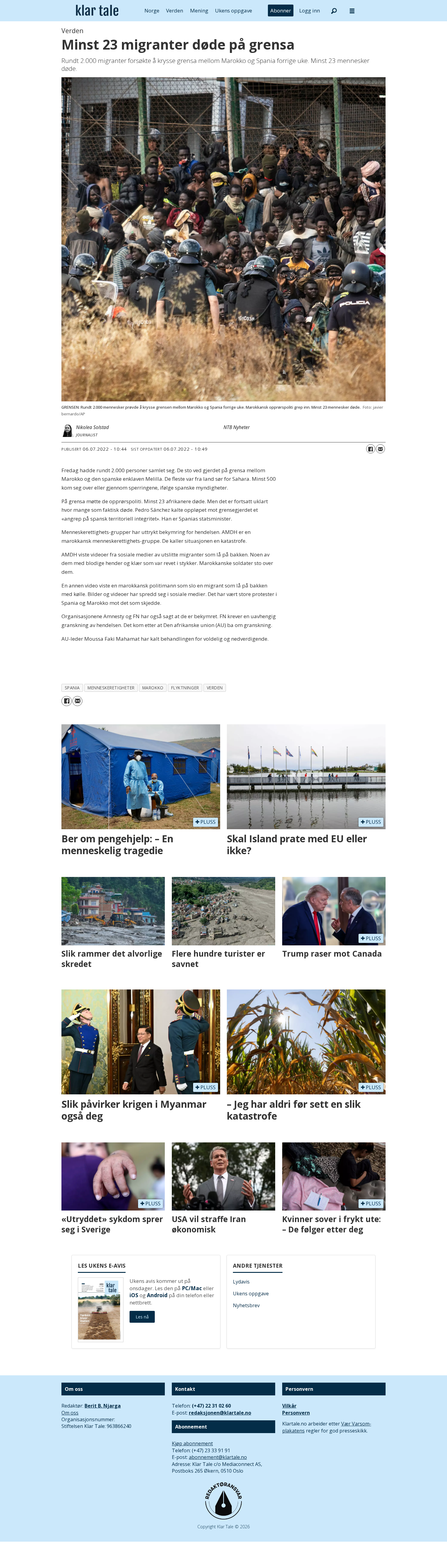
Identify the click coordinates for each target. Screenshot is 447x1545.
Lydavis (241, 1281)
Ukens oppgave (233, 10)
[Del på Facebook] (370, 448)
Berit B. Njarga (103, 1405)
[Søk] (334, 10)
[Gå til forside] (97, 11)
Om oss (69, 1412)
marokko (153, 688)
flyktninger (185, 688)
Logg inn (309, 10)
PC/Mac (192, 1288)
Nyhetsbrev (246, 1305)
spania (72, 688)
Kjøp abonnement (192, 1443)
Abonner (280, 10)
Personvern (296, 1412)
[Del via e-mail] (380, 448)
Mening (199, 10)
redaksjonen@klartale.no (220, 1412)
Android (157, 1295)
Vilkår (289, 1405)
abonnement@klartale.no (218, 1457)
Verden (174, 10)
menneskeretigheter (111, 688)
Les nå (142, 1317)
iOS (134, 1295)
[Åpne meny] (352, 10)
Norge (151, 10)
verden (215, 688)
